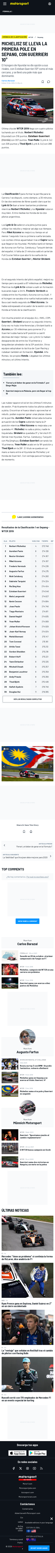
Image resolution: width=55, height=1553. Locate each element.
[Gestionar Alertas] (31, 831)
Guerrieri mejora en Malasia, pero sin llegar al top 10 (28, 392)
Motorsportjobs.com (27, 1488)
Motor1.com (27, 1484)
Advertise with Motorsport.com (27, 1513)
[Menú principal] (5, 4)
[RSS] (41, 1468)
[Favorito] (42, 81)
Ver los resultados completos (27, 699)
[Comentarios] (49, 81)
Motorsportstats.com (27, 1497)
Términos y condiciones (18, 1539)
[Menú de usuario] (49, 4)
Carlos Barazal (8, 81)
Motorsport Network (21, 1546)
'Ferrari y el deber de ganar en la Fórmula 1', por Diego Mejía (27, 384)
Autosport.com (27, 1492)
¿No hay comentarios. (27, 876)
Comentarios (27, 1509)
